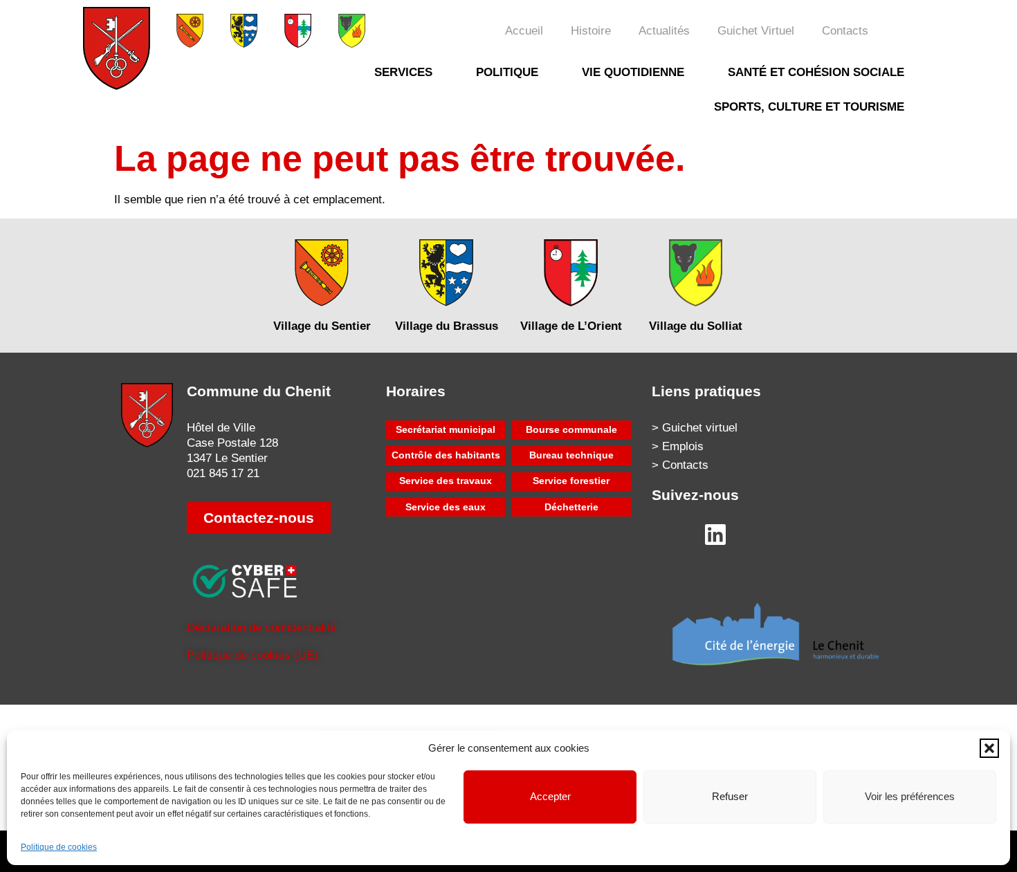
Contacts (845, 30)
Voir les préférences (910, 796)
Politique (507, 72)
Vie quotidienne (633, 72)
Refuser (730, 796)
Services (403, 72)
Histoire (591, 30)
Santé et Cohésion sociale (816, 72)
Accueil (524, 30)
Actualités (664, 30)
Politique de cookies (59, 847)
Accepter (550, 796)
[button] (989, 748)
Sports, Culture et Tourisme (809, 106)
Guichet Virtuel (755, 30)
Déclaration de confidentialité (261, 627)
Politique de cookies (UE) (252, 655)
